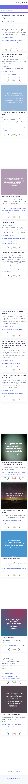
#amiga (4, 363)
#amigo (15, 128)
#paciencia (23, 210)
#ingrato (7, 40)
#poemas (4, 74)
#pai (3, 40)
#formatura (14, 243)
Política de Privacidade (17, 780)
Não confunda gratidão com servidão (13, 252)
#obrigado (10, 241)
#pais (8, 45)
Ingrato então (6, 655)
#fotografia (4, 474)
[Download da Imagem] (19, 134)
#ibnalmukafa (5, 130)
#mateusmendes (11, 269)
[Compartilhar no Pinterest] (17, 49)
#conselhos (12, 210)
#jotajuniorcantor (19, 40)
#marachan (5, 393)
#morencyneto (5, 366)
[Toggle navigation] (3, 2)
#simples (22, 238)
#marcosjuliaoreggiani (7, 472)
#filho (15, 76)
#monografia (16, 238)
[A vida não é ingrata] (14, 622)
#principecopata (6, 523)
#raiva (18, 363)
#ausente (4, 45)
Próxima (18, 771)
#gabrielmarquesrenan (7, 76)
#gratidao (12, 40)
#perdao (4, 676)
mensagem (21, 3)
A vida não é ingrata (8, 637)
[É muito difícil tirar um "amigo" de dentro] (14, 495)
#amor (3, 42)
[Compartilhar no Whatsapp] (14, 49)
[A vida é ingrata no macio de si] (14, 699)
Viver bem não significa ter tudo (11, 196)
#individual (4, 238)
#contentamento (16, 208)
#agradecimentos (6, 243)
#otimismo (14, 724)
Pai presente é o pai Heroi (9, 26)
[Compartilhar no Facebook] (10, 49)
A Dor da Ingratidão (8, 222)
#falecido (19, 42)
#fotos (14, 474)
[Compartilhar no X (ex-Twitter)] (6, 49)
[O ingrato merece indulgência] (14, 544)
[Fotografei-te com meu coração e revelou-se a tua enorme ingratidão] (14, 447)
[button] (21, 49)
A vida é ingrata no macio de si (11, 714)
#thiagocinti (10, 645)
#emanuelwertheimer (15, 568)
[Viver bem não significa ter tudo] (14, 182)
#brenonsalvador (6, 678)
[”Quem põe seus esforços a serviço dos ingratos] (14, 98)
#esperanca (8, 724)
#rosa (3, 724)
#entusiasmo (5, 210)
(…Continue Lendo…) (7, 37)
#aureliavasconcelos (7, 329)
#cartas (14, 363)
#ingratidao (5, 128)
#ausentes (8, 42)
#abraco (21, 241)
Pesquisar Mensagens (9, 21)
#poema (14, 42)
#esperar (21, 366)
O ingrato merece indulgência (11, 559)
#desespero (21, 726)
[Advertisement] (14, 153)
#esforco (20, 128)
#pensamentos (17, 472)
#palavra (4, 208)
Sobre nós (8, 780)
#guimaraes (8, 729)
